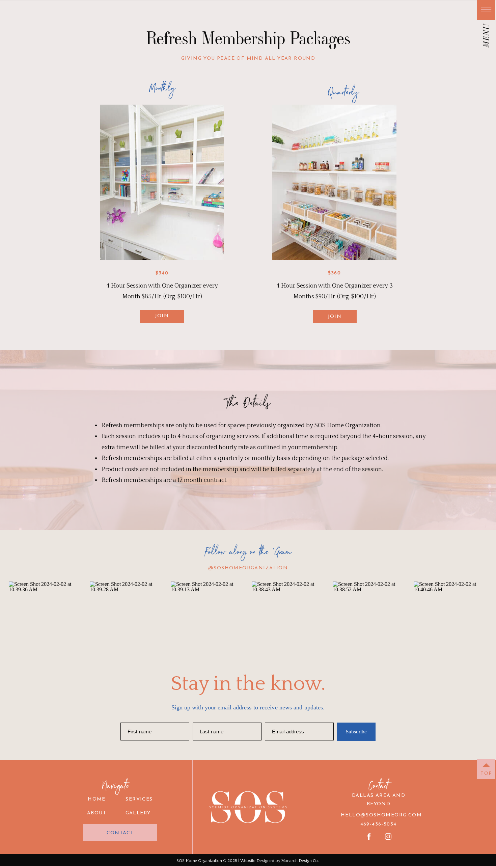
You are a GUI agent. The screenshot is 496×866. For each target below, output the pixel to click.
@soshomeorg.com (391, 815)
